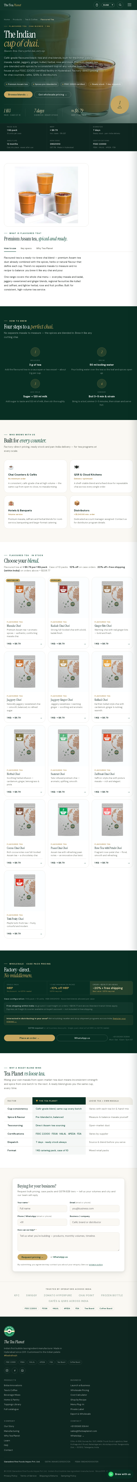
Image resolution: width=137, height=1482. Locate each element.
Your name (23, 1202)
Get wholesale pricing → (52, 94)
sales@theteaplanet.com (84, 1431)
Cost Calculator (79, 1394)
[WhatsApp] (22, 1370)
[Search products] (120, 5)
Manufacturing (11, 1431)
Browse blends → (18, 94)
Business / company (80, 1216)
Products (17, 19)
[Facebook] (15, 1370)
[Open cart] (97, 5)
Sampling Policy (68, 1475)
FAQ (6, 1445)
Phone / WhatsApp (35, 1216)
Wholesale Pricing (80, 1390)
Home (7, 19)
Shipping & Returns (48, 1475)
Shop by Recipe (78, 1399)
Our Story (9, 1426)
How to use (10, 248)
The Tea (12, 5)
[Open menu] (129, 5)
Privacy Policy (10, 1475)
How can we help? (27, 1230)
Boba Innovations (13, 1385)
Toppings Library (12, 1404)
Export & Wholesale (81, 1413)
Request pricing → (32, 1257)
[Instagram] (7, 1370)
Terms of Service (28, 1475)
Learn (7, 1440)
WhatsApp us (82, 1038)
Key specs (26, 248)
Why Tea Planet (44, 248)
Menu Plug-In (77, 1404)
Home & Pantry (11, 1399)
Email (80, 1202)
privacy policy (96, 1264)
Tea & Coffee (31, 19)
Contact (8, 1450)
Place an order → (29, 1038)
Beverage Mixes (12, 1394)
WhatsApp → (77, 1435)
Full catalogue (11, 1409)
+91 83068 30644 (80, 1426)
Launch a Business (80, 1385)
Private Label (77, 1409)
